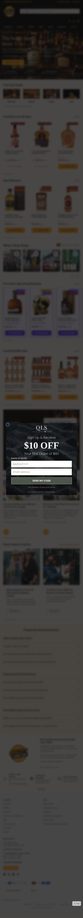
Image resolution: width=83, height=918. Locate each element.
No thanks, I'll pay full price (41, 487)
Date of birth (19, 458)
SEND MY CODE (41, 480)
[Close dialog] (7, 424)
